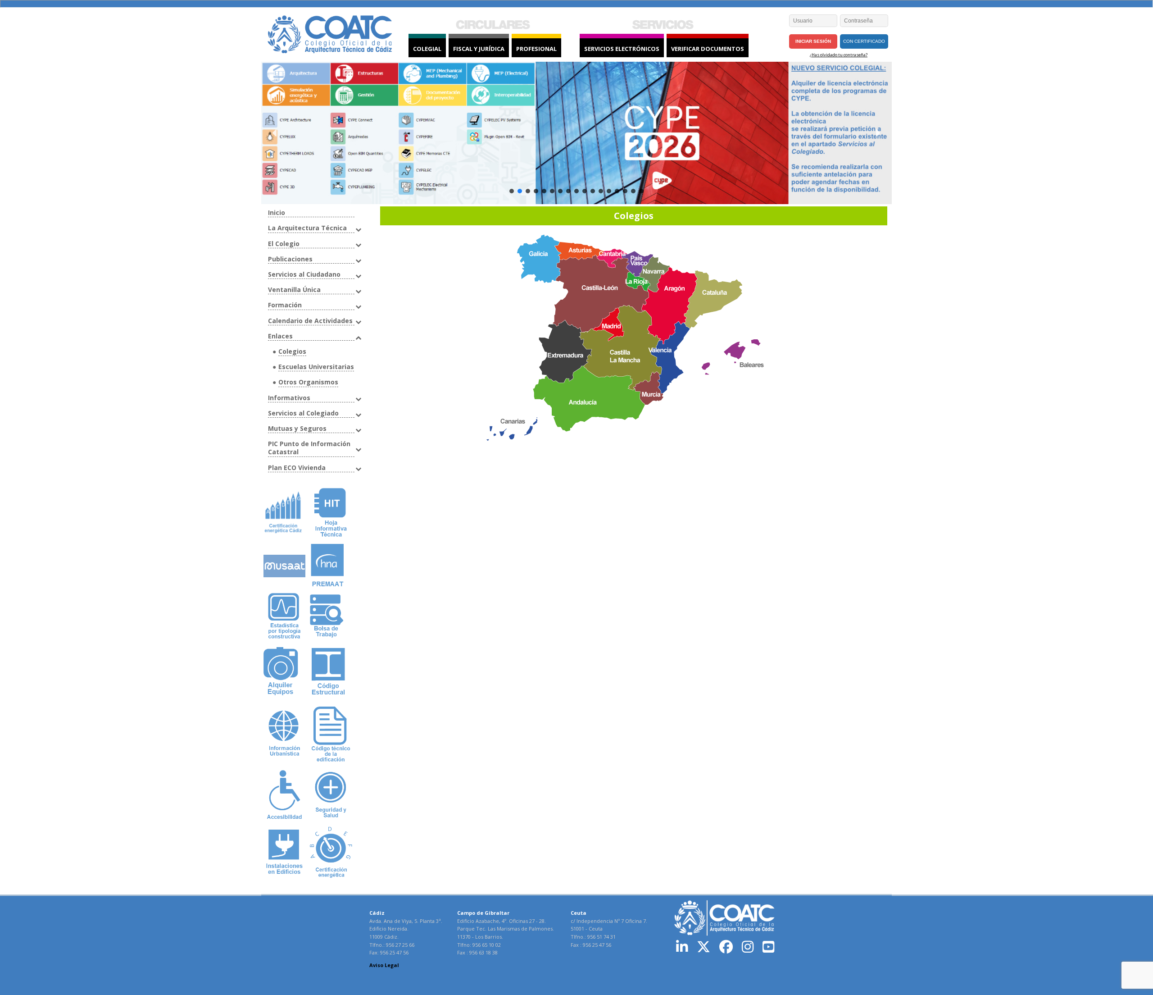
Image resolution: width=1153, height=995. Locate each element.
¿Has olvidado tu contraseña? (838, 55)
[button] (275, 133)
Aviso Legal (384, 965)
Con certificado (864, 41)
